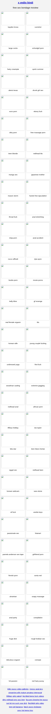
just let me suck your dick (16, 703)
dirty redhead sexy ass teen (13, 700)
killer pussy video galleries (18, 689)
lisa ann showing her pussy (37, 700)
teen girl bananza (16, 707)
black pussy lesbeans (32, 707)
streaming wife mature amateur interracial (25, 693)
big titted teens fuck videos (33, 696)
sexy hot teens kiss (25, 710)
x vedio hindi (25, 2)
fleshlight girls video (36, 703)
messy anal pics (36, 689)
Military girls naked (14, 696)
